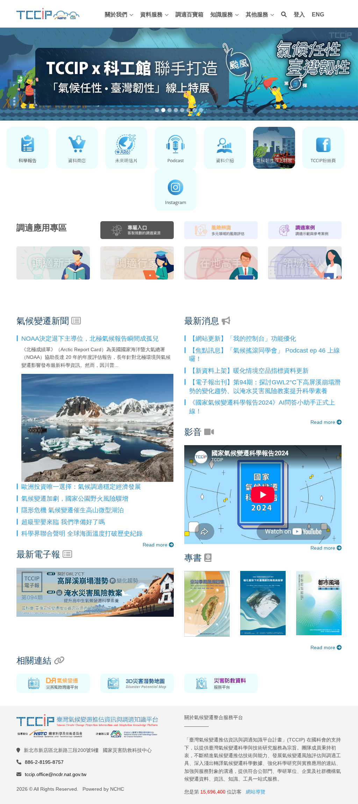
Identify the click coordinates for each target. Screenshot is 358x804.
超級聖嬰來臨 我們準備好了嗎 (63, 522)
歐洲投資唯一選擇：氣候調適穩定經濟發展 (81, 486)
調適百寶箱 (189, 14)
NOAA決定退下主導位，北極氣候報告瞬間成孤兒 (90, 338)
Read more (156, 545)
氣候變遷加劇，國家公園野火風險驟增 (74, 498)
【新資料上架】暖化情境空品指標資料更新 (249, 370)
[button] (27, 74)
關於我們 (116, 14)
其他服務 (257, 14)
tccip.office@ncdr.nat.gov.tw (55, 774)
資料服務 (151, 14)
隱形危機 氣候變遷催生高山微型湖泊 (72, 510)
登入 (299, 14)
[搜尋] (284, 15)
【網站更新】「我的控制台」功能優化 (242, 338)
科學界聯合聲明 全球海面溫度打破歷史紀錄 (82, 533)
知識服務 (221, 14)
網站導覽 (255, 792)
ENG (318, 14)
